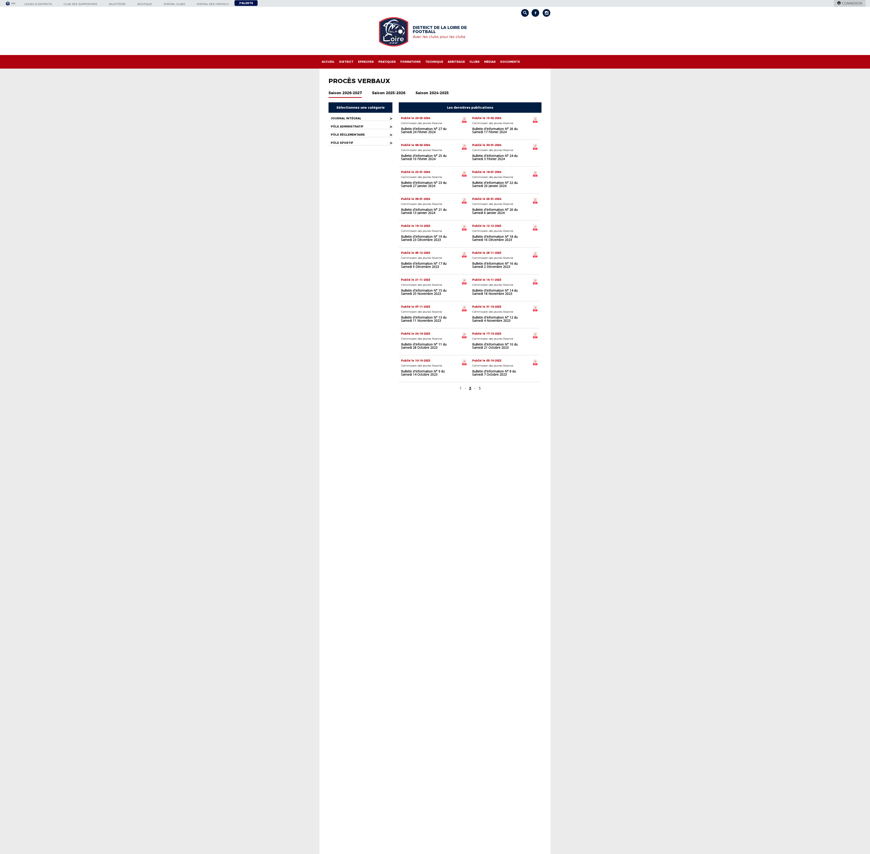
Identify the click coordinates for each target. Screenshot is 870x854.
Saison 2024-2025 (432, 93)
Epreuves (366, 61)
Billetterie (117, 4)
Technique (434, 61)
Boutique (145, 4)
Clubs (474, 61)
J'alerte (246, 3)
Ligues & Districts (38, 4)
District (346, 61)
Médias (490, 61)
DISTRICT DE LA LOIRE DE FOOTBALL (440, 29)
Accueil (328, 61)
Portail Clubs (174, 4)
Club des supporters (80, 4)
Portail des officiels (213, 4)
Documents (510, 61)
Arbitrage (456, 61)
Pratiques (387, 61)
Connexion (852, 3)
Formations (410, 61)
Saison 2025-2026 (388, 93)
